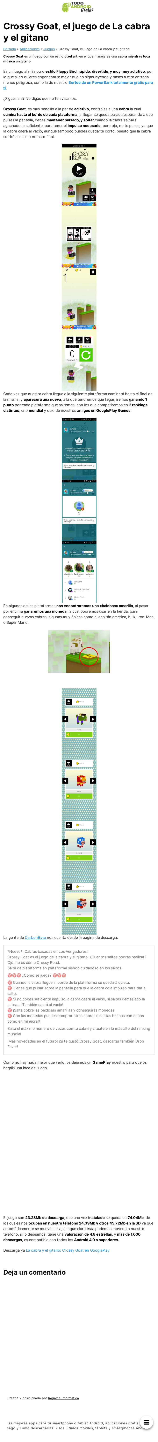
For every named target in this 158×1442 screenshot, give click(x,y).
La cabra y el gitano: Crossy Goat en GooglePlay (68, 1250)
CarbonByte (36, 937)
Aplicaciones (30, 49)
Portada (9, 49)
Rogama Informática (63, 1398)
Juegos (49, 49)
